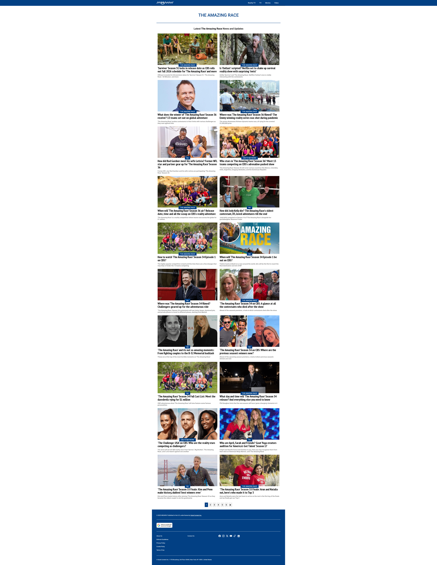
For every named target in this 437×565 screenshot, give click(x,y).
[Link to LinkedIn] (238, 536)
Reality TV (251, 3)
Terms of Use (160, 550)
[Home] (165, 2)
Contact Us (191, 536)
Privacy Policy (160, 543)
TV (260, 3)
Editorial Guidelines (162, 539)
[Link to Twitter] (227, 536)
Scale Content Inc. (196, 515)
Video (276, 3)
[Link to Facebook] (219, 536)
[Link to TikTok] (235, 536)
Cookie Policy (160, 546)
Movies (268, 3)
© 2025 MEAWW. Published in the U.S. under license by (173, 515)
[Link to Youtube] (231, 536)
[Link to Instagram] (223, 536)
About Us (159, 536)
